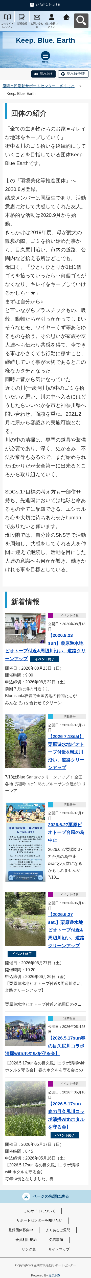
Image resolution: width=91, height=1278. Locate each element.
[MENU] (45, 55)
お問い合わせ (37, 25)
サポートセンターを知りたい (39, 1220)
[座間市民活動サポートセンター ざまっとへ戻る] (66, 16)
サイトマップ (59, 1249)
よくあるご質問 (58, 1230)
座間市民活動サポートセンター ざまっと (39, 86)
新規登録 (22, 23)
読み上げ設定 (76, 74)
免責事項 (56, 1240)
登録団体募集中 (20, 1230)
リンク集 (29, 1249)
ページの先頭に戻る (51, 1196)
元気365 (54, 1275)
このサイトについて (7, 25)
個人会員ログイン (51, 25)
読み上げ (46, 74)
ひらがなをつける (48, 4)
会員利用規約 (26, 1240)
